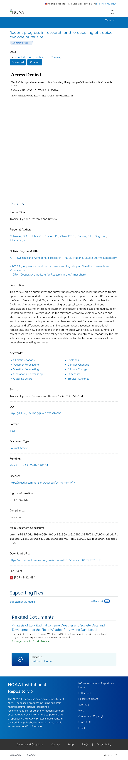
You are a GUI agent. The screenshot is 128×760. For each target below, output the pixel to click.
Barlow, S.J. (84, 236)
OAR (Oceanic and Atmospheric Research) (36, 258)
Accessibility (103, 744)
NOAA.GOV (15, 755)
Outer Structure (22, 379)
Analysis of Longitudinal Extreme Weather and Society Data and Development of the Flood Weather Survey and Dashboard (58, 627)
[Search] (113, 12)
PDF (13, 431)
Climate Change (77, 369)
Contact (55, 744)
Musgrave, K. (18, 240)
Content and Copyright (91, 716)
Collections (84, 693)
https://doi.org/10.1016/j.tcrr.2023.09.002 (36, 413)
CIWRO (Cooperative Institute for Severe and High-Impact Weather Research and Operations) (60, 268)
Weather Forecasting (26, 365)
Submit (82, 704)
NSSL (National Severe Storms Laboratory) (91, 258)
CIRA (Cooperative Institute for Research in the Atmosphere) (49, 274)
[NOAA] (17, 12)
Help (81, 710)
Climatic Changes (24, 360)
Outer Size (74, 374)
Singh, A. (100, 236)
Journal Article (19, 448)
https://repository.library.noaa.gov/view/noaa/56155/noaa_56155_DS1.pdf (55, 560)
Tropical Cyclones (78, 379)
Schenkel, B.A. (23, 57)
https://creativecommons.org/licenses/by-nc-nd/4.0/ (41, 482)
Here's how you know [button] (106, 3)
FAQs (81, 728)
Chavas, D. (57, 57)
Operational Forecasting (28, 374)
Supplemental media (22, 602)
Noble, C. (41, 57)
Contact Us (84, 722)
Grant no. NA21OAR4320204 (29, 465)
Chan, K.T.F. (67, 236)
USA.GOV (30, 755)
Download (18, 62)
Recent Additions (88, 699)
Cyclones (73, 360)
